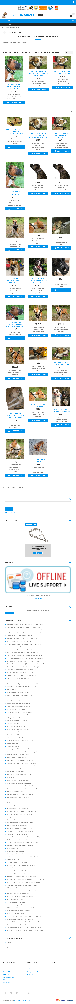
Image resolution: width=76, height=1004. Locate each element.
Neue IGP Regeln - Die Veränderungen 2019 (19, 692)
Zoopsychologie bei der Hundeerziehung (18, 706)
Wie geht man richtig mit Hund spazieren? (18, 703)
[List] (71, 111)
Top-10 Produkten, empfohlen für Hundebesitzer (21, 712)
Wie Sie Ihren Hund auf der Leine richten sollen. (20, 896)
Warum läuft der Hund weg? (15, 791)
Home (4, 32)
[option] (14, 81)
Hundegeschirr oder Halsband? (15, 851)
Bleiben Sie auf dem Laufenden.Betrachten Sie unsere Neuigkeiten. (26, 630)
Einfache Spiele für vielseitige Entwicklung (19, 783)
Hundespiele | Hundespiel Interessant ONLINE (20, 672)
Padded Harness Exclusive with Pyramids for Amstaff (38, 281)
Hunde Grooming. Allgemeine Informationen (19, 735)
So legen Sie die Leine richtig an (16, 902)
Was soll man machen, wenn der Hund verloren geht (22, 752)
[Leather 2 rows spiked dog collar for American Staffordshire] (38, 62)
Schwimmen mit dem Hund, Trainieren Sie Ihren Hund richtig (24, 927)
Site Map (5, 980)
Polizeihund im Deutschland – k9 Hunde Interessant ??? (22, 652)
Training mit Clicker (12, 820)
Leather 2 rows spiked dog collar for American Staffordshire (38, 73)
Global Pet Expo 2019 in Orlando (16, 726)
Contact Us (6, 982)
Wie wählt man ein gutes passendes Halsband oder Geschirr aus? (25, 930)
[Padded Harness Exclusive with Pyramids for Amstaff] (38, 267)
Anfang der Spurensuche (14, 718)
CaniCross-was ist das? (13, 723)
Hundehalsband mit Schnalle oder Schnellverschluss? (22, 811)
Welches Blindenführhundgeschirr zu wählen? (20, 828)
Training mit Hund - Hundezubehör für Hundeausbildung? (23, 675)
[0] (71, 16)
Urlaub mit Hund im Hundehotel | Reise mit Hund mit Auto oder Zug (26, 664)
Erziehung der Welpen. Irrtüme (15, 905)
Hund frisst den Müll (12, 848)
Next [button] (71, 539)
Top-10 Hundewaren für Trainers (16, 709)
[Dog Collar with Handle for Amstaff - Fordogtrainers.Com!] (14, 121)
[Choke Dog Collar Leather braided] (38, 394)
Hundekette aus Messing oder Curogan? (18, 910)
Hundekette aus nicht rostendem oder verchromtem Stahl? (23, 882)
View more (9, 613)
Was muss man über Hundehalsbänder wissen (20, 678)
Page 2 (9, 942)
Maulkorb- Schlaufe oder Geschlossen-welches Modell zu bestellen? (26, 857)
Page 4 (9, 948)
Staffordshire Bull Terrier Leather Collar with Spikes (14, 87)
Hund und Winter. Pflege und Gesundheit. (18, 732)
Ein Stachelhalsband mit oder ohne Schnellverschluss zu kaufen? (25, 874)
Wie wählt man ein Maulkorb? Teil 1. (17, 772)
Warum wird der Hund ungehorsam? (17, 825)
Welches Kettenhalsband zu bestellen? (18, 893)
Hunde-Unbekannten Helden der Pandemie (19, 641)
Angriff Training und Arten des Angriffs (18, 797)
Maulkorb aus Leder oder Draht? (16, 913)
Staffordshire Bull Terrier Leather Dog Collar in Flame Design (14, 324)
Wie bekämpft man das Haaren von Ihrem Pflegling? (21, 763)
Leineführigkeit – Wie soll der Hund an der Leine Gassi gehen (24, 644)
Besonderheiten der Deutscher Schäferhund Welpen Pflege (24, 837)
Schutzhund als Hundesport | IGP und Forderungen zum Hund (24, 655)
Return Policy (7, 974)
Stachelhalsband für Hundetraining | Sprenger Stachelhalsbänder (25, 658)
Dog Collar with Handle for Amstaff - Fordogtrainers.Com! (15, 131)
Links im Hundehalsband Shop (15, 647)
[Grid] (69, 111)
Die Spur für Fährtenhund (14, 803)
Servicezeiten (38, 598)
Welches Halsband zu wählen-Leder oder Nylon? (20, 831)
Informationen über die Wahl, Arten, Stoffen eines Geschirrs (24, 916)
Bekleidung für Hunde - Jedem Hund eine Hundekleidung (23, 627)
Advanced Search (10, 513)
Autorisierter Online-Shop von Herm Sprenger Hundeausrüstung (25, 624)
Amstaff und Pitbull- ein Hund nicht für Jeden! (20, 715)
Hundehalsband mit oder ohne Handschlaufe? (20, 919)
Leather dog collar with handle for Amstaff (61, 135)
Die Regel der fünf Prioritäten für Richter (18, 800)
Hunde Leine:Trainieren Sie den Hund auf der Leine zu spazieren (25, 925)
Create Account (32, 974)
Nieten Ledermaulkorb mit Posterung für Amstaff (38, 460)
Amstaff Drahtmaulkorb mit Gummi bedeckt (14, 281)
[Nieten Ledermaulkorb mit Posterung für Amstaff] (38, 447)
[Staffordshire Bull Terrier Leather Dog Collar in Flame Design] (15, 312)
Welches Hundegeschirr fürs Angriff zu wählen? (20, 794)
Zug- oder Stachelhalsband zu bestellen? (18, 862)
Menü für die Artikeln (13, 743)
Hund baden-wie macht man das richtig (18, 729)
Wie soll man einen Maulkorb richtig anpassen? (20, 769)
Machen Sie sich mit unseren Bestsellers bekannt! (21, 650)
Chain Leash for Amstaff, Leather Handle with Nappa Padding (15, 415)
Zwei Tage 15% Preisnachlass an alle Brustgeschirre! (22, 670)
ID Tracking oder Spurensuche (15, 854)
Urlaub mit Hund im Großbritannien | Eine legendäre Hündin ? (24, 661)
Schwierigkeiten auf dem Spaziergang (17, 868)
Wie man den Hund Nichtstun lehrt (17, 834)
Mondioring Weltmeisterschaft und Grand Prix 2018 (21, 686)
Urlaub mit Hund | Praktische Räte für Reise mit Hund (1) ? (23, 667)
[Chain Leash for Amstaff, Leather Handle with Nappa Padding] (15, 398)
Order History (31, 969)
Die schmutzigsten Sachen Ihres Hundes (18, 780)
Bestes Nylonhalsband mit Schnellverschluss (19, 871)
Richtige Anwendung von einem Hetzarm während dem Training (25, 789)
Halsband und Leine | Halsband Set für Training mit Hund (23, 638)
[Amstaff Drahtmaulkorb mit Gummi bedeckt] (15, 267)
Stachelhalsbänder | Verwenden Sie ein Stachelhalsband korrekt (25, 922)
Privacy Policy (7, 971)
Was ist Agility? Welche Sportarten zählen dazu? (20, 749)
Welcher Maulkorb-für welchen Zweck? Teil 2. (20, 754)
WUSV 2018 (10, 777)
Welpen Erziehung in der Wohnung (17, 757)
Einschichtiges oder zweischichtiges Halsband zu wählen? (23, 842)
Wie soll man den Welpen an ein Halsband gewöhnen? (22, 766)
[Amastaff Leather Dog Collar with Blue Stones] (61, 353)
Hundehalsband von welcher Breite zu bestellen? (21, 814)
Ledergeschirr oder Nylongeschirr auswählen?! (20, 698)
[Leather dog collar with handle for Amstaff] (62, 62)
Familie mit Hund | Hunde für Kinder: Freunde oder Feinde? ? (24, 633)
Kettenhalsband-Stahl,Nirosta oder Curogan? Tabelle (22, 738)
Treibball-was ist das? (13, 746)
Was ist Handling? (12, 689)
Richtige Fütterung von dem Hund (16, 817)
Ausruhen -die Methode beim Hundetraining (19, 695)
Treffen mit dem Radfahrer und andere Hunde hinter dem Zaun (25, 891)
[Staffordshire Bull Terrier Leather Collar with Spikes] (14, 69)
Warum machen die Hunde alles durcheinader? (20, 823)
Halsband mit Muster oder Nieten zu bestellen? (20, 845)
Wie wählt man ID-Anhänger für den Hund (19, 774)
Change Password (32, 971)
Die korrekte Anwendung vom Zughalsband (19, 681)
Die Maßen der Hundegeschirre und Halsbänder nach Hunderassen (26, 684)
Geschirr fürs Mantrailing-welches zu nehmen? (20, 806)
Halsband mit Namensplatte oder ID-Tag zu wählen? (21, 876)
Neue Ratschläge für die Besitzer (16, 899)
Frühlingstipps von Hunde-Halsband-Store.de (19, 635)
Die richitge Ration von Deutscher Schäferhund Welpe (22, 865)
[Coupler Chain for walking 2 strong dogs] (61, 396)
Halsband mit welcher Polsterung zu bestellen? (20, 908)
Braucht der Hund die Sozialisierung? (17, 721)
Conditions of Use (8, 977)
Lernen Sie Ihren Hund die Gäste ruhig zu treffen (20, 740)
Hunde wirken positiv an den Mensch (17, 808)
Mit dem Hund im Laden (13, 859)
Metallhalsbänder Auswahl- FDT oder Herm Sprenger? (22, 885)
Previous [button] (5, 539)
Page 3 (9, 945)
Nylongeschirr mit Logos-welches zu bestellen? (20, 888)
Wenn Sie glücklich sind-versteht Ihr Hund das (20, 760)
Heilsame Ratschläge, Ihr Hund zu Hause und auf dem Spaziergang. (26, 879)
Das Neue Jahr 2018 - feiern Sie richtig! (18, 840)
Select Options (16, 102)
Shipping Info (7, 969)
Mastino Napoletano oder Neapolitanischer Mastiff (21, 786)
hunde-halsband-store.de (22, 1000)
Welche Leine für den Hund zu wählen (18, 701)
